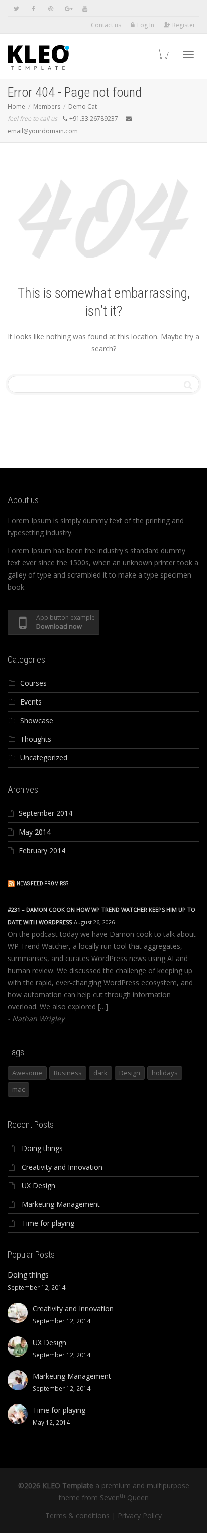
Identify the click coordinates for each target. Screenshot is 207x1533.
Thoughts (35, 739)
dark (100, 1072)
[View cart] (162, 53)
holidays (165, 1072)
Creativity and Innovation (62, 1167)
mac (18, 1089)
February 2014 (42, 850)
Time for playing (48, 1223)
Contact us (106, 25)
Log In (145, 25)
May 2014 (35, 832)
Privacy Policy (140, 1515)
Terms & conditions (77, 1515)
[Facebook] (33, 8)
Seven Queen (124, 1497)
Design (129, 1072)
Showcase (36, 720)
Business (68, 1072)
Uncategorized (43, 757)
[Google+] (67, 8)
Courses (33, 683)
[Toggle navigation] (188, 54)
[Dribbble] (50, 8)
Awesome (27, 1072)
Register (183, 25)
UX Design (38, 1185)
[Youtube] (84, 8)
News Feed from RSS (42, 883)
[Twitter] (16, 8)
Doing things (42, 1148)
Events (31, 702)
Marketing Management (61, 1204)
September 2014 (45, 813)
